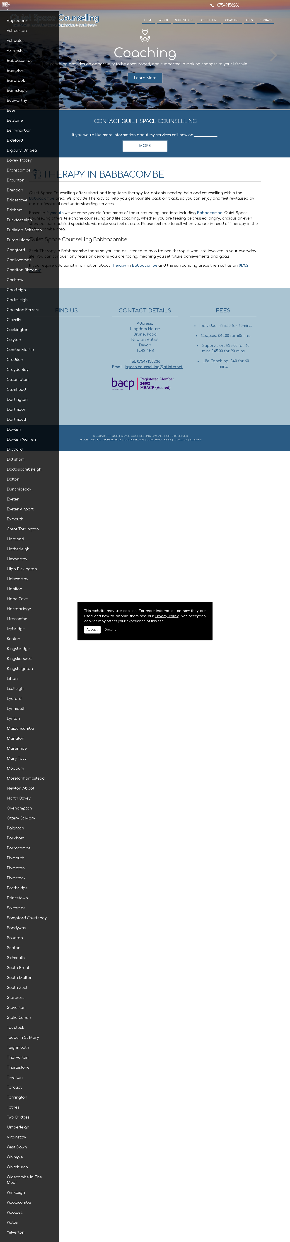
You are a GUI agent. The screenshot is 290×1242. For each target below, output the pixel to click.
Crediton (15, 360)
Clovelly (14, 320)
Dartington (17, 400)
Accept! (92, 629)
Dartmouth (17, 420)
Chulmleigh (17, 300)
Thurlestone (18, 1068)
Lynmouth (16, 709)
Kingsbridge (18, 649)
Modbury (15, 768)
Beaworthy (17, 101)
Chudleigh (16, 290)
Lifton (12, 679)
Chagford (16, 250)
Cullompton (18, 380)
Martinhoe (17, 749)
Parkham (15, 838)
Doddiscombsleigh (24, 469)
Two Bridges (18, 1117)
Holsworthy (17, 579)
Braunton (15, 180)
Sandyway (16, 928)
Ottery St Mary (21, 818)
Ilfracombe (17, 619)
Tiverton (15, 1077)
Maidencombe (20, 729)
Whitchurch (17, 1167)
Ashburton (17, 31)
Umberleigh (18, 1127)
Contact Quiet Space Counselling (145, 121)
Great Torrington (23, 529)
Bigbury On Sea (22, 150)
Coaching (232, 20)
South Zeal (17, 988)
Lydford (14, 699)
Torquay (14, 1087)
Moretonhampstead (26, 778)
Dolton (13, 479)
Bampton (15, 71)
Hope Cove (17, 599)
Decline (110, 629)
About (163, 20)
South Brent (18, 968)
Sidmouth (16, 958)
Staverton (16, 1008)
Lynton (13, 719)
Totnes (13, 1107)
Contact (266, 20)
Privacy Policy (167, 616)
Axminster (16, 51)
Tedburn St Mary (23, 1038)
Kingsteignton (20, 669)
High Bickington (22, 569)
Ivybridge (16, 629)
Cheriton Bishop (22, 270)
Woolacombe (19, 1203)
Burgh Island (19, 240)
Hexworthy (17, 559)
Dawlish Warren (21, 439)
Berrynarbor (19, 130)
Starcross (15, 998)
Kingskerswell (19, 659)
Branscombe (19, 170)
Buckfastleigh (19, 220)
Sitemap (195, 439)
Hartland (15, 539)
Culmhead (16, 390)
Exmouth (15, 519)
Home (148, 20)
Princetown (17, 898)
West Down (17, 1147)
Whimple (15, 1157)
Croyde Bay (18, 370)
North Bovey (19, 798)
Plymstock (16, 878)
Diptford (15, 449)
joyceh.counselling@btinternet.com (158, 367)
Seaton (13, 948)
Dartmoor (16, 410)
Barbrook (16, 81)
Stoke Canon (19, 1018)
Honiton (14, 589)
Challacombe (19, 260)
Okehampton (19, 808)
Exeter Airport (20, 509)
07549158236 (228, 5)
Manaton (15, 739)
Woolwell (14, 1213)
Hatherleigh (18, 549)
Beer (11, 111)
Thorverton (18, 1058)
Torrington (17, 1097)
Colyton (14, 340)
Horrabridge (19, 609)
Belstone (15, 120)
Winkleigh (16, 1193)
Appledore (17, 21)
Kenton (13, 639)
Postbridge (17, 888)
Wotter (13, 1222)
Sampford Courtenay (27, 918)
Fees (249, 20)
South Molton (19, 978)
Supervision (184, 20)
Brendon (15, 190)
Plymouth (15, 858)
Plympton (16, 868)
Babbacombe (20, 61)
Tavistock (15, 1028)
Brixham (14, 210)
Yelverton (15, 1232)
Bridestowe (17, 200)
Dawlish (14, 430)
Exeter (13, 499)
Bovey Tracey (19, 160)
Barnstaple (17, 91)
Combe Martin (20, 350)
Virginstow (16, 1137)
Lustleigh (15, 689)
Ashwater (15, 41)
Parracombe (19, 848)
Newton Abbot (20, 788)
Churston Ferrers (23, 310)
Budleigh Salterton (24, 230)
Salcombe (16, 908)
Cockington (17, 330)
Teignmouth (18, 1048)
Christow (15, 280)
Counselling (208, 20)
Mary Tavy (17, 758)
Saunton (15, 938)
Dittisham (15, 459)
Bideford (15, 140)
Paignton (15, 828)
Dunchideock (19, 489)
